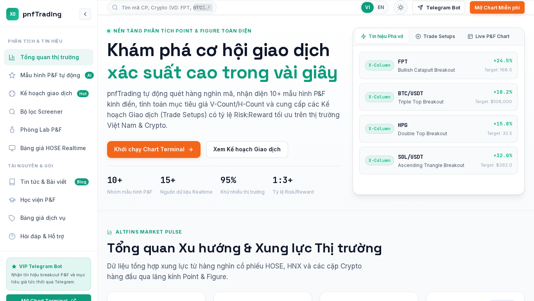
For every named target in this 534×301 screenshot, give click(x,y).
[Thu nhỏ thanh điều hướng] (85, 14)
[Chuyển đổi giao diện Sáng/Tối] (401, 7)
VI (367, 7)
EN (381, 7)
